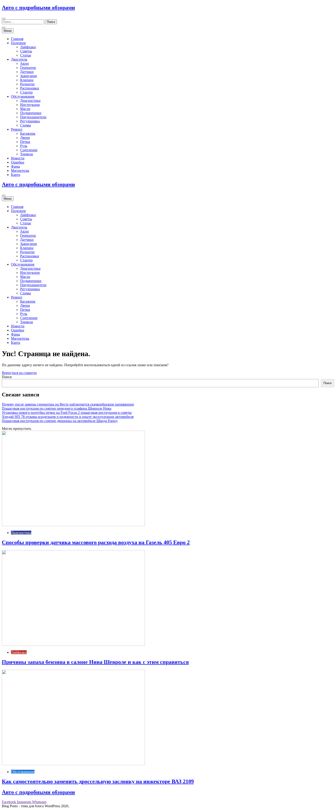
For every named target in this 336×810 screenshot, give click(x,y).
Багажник (27, 133)
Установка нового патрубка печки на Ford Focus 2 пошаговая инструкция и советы (67, 412)
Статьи (25, 55)
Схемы (25, 125)
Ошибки (17, 162)
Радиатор (27, 84)
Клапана (26, 80)
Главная (17, 39)
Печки (25, 142)
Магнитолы (20, 170)
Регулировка (30, 121)
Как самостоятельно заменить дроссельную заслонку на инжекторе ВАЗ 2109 (98, 781)
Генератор (28, 68)
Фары (15, 166)
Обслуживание (23, 96)
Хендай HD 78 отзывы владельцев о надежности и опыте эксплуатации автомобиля (67, 417)
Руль (23, 146)
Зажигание (28, 76)
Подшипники (30, 113)
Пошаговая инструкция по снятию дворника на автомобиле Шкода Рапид (59, 421)
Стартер (26, 92)
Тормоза (26, 154)
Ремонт (16, 129)
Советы (26, 51)
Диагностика (30, 100)
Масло (25, 109)
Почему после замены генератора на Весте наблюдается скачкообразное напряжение (68, 404)
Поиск (7, 377)
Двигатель (19, 59)
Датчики (27, 72)
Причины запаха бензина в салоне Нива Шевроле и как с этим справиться (95, 662)
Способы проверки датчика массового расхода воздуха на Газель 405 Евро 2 (96, 542)
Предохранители (33, 117)
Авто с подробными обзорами (38, 8)
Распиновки (29, 88)
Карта (15, 175)
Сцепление (28, 150)
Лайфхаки (28, 47)
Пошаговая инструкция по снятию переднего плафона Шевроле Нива (56, 408)
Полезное (18, 43)
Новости (17, 158)
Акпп (24, 63)
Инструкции (30, 105)
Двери (25, 138)
